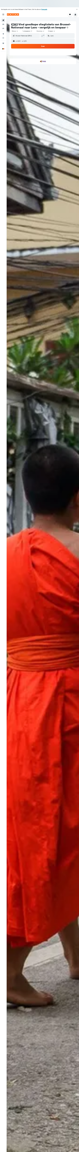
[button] (77, 9)
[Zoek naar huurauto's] (3, 28)
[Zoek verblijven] (3, 24)
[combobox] (40, 31)
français (44, 9)
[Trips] (3, 43)
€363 (14, 24)
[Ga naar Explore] (3, 34)
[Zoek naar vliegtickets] (3, 20)
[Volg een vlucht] (3, 38)
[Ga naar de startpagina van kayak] (13, 14)
